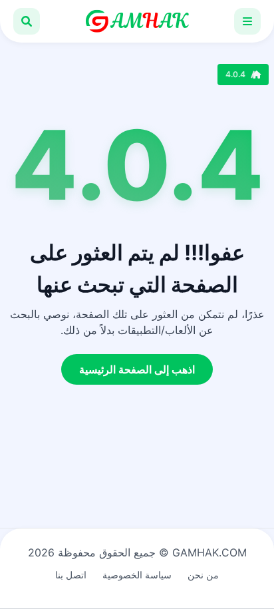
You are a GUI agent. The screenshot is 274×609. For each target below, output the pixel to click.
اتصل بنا (70, 574)
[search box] (26, 21)
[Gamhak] (137, 21)
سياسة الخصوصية (137, 574)
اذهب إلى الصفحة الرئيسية (137, 369)
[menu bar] (247, 21)
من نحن (203, 574)
